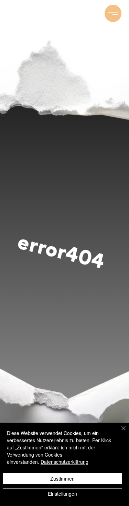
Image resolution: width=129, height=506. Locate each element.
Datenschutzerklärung (64, 461)
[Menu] (113, 13)
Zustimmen (62, 478)
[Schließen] (119, 432)
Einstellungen (62, 493)
